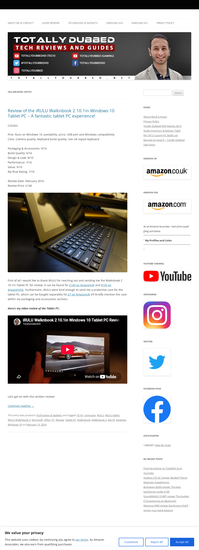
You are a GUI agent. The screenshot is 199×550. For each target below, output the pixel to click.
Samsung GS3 (114, 23)
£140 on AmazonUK (81, 285)
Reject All (157, 542)
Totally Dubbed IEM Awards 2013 (162, 126)
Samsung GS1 (139, 23)
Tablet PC (70, 420)
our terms (81, 539)
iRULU (100, 415)
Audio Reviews (51, 23)
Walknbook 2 (99, 420)
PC (53, 420)
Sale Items (149, 144)
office (47, 420)
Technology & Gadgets (83, 23)
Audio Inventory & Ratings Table (162, 130)
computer (90, 415)
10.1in (79, 415)
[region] (99, 538)
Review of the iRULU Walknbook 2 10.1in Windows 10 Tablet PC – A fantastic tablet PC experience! (61, 113)
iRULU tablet (112, 415)
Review (60, 420)
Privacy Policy (165, 23)
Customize (131, 542)
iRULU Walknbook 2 (19, 420)
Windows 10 (15, 424)
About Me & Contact (21, 23)
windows (121, 420)
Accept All (182, 542)
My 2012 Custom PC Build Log (160, 135)
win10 (111, 420)
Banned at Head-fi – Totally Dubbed (164, 140)
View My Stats (163, 445)
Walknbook (83, 420)
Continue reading (21, 406)
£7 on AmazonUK (78, 294)
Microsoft (37, 420)
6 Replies (13, 125)
